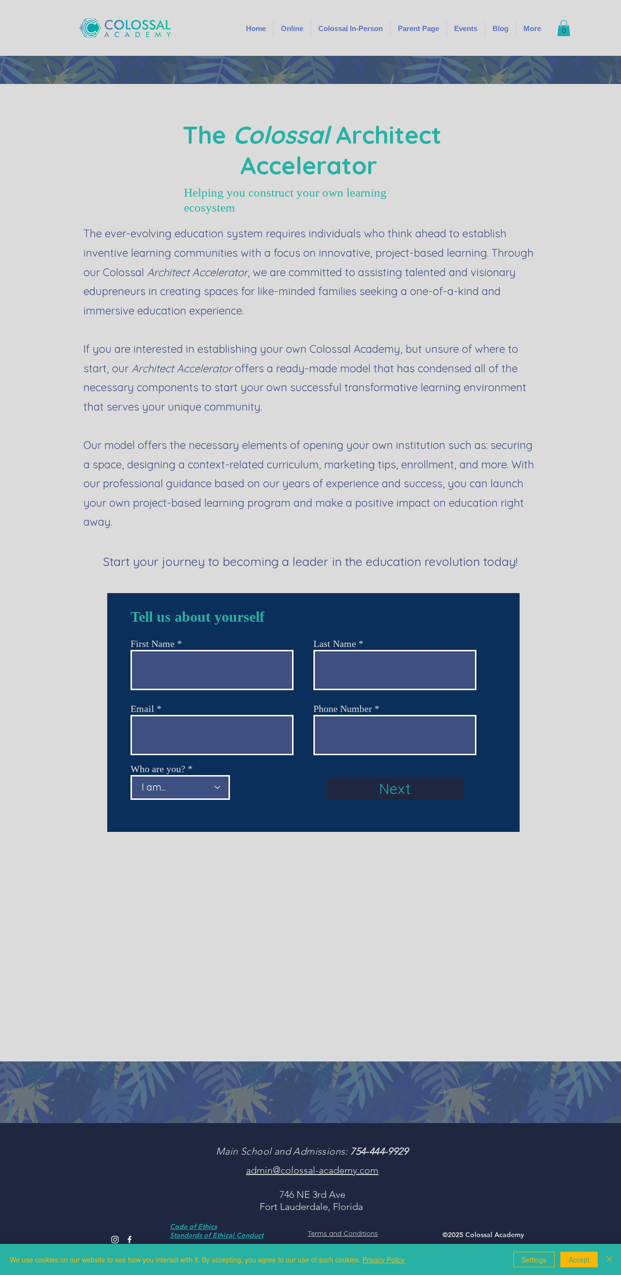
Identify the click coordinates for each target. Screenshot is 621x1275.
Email (142, 708)
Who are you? (158, 769)
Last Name (334, 643)
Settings (534, 1259)
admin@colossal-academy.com (312, 1170)
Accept (579, 1259)
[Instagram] (115, 1239)
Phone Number (342, 708)
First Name (153, 643)
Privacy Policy (383, 1259)
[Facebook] (129, 1239)
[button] (350, 28)
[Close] (609, 1259)
